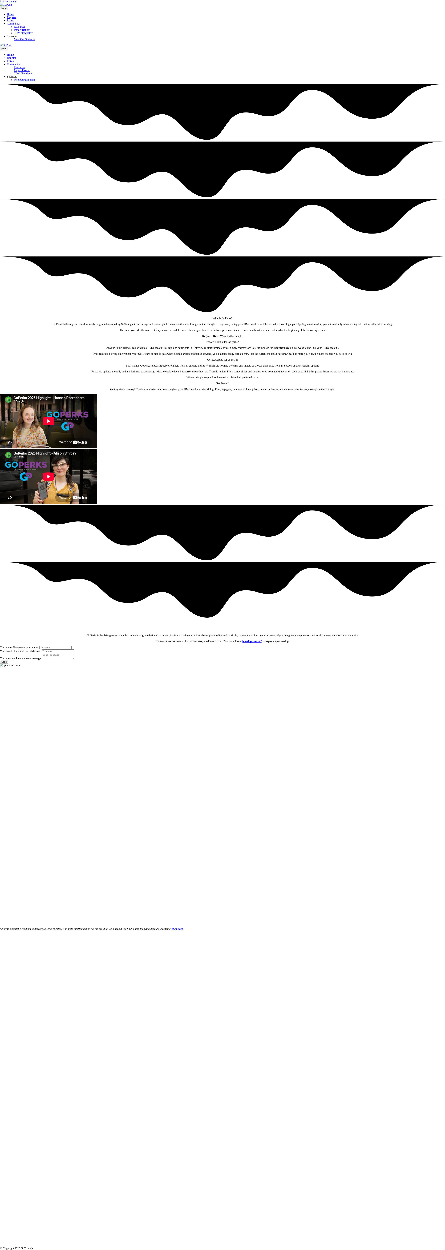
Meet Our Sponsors (24, 39)
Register (11, 17)
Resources (19, 26)
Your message (7, 658)
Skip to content (8, 1)
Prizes (10, 20)
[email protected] (252, 641)
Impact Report (22, 29)
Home (10, 14)
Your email (6, 651)
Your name (6, 647)
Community (13, 23)
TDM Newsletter (23, 32)
